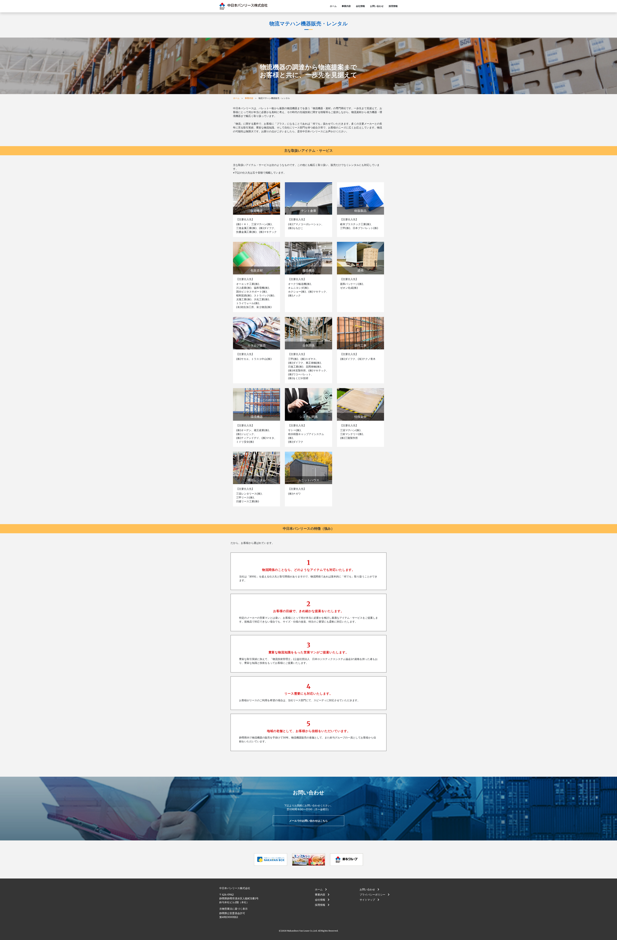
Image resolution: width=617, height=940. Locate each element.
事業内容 (346, 6)
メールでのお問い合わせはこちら (308, 820)
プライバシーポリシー (374, 894)
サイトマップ (369, 899)
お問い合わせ (377, 6)
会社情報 (360, 6)
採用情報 (393, 6)
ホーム (333, 6)
